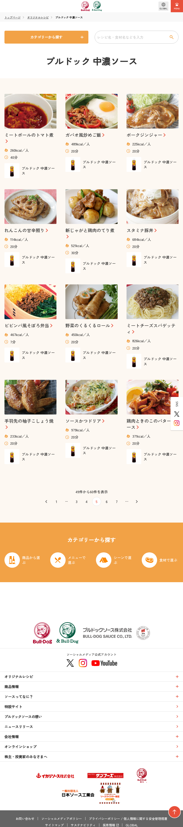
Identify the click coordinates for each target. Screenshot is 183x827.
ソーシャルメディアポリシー (61, 818)
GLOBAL (132, 825)
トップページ (12, 17)
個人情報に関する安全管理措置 (145, 818)
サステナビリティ (83, 825)
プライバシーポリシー (104, 818)
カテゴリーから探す (46, 37)
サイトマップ (54, 825)
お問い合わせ (25, 818)
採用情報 (109, 825)
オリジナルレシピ (38, 17)
